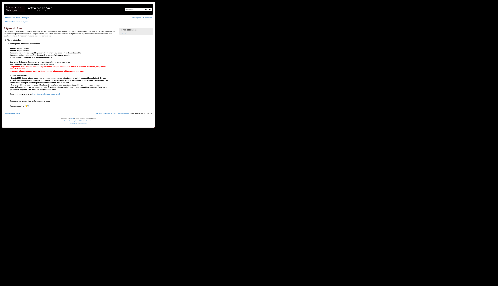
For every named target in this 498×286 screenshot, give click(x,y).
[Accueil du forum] (15, 8)
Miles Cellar (88, 121)
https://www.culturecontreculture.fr (46, 94)
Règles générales (126, 33)
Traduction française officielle (73, 121)
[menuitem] (18, 17)
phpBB (72, 118)
